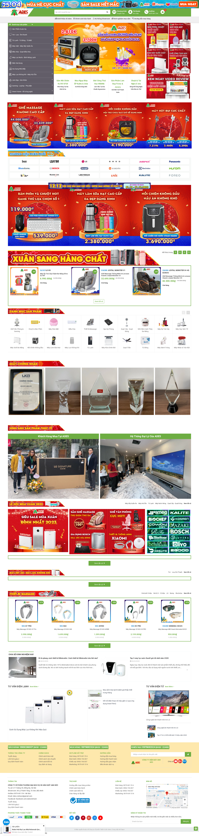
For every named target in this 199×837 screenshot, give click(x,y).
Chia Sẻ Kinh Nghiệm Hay (21, 654)
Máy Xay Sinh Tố (182, 329)
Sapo (122, 829)
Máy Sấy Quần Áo (131, 503)
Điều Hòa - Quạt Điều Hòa (21, 52)
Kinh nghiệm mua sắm (122, 19)
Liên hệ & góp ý (13, 759)
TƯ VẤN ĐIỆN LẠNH (18, 686)
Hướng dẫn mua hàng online (79, 785)
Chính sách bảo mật (46, 756)
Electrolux (179, 593)
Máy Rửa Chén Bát (109, 348)
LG (167, 593)
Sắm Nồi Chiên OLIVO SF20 (63, 82)
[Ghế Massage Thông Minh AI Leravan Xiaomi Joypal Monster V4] (147, 281)
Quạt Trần (127, 348)
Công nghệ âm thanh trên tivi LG (167, 728)
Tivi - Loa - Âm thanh (19, 35)
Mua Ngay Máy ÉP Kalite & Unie (81, 82)
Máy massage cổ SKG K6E (63, 629)
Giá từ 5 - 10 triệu (159, 593)
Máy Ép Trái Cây (164, 329)
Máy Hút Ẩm (142, 503)
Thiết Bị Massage (90, 329)
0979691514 (87, 747)
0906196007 (26, 747)
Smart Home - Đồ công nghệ (22, 91)
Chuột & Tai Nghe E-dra (136, 82)
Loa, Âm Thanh (177, 572)
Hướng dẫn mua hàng (142, 19)
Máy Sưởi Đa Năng (17, 348)
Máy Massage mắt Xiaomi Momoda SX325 (172, 629)
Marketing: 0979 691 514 (78, 764)
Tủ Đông (145, 348)
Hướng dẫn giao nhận (108, 762)
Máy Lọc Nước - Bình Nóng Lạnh (24, 57)
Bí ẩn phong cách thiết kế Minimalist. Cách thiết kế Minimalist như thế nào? (68, 658)
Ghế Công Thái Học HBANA (99, 82)
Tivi (169, 572)
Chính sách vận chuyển (47, 759)
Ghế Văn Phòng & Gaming (17, 330)
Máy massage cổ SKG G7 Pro (26, 629)
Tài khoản (136, 11)
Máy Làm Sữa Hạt (53, 348)
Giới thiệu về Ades (65, 19)
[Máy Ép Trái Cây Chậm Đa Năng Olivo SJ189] (24, 281)
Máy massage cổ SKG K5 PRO (136, 629)
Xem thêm (34, 686)
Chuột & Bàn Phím (35, 329)
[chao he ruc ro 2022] (99, 186)
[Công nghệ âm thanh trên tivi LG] (151, 728)
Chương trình (122, 11)
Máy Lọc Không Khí (72, 348)
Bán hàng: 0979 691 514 (78, 756)
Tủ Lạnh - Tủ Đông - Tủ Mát (22, 40)
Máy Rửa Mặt (54, 329)
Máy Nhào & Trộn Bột (182, 348)
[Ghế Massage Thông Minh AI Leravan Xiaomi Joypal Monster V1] (85, 281)
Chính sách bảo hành (83, 19)
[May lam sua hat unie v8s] (99, 215)
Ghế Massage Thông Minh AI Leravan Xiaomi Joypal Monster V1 (115, 274)
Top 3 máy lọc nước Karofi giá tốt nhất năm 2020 (149, 658)
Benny (172, 593)
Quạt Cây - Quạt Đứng (127, 330)
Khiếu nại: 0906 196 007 (78, 762)
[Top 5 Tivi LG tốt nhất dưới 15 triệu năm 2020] (151, 735)
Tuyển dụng (12, 756)
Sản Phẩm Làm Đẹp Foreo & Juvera (117, 84)
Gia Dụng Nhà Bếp (18, 69)
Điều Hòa (72, 329)
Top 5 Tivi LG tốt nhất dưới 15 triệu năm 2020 (172, 735)
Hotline (152, 11)
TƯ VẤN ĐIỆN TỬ (155, 686)
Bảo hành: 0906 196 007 (78, 759)
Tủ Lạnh (90, 348)
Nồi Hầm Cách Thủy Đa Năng (145, 330)
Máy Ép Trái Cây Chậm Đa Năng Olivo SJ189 (54, 274)
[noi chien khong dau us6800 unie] (160, 215)
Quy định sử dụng (45, 764)
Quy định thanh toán (15, 762)
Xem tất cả (99, 301)
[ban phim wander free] (38, 215)
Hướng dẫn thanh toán (108, 759)
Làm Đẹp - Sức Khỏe (19, 80)
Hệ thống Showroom (102, 19)
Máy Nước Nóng (160, 503)
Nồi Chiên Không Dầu (35, 348)
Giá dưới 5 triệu (147, 593)
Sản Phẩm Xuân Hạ (19, 29)
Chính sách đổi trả (45, 762)
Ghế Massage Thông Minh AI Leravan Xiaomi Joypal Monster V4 (176, 277)
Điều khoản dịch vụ (107, 764)
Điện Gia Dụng (17, 63)
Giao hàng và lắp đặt (77, 793)
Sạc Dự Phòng (108, 329)
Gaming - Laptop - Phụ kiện (22, 86)
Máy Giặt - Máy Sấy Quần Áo (22, 46)
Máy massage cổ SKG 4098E (99, 629)
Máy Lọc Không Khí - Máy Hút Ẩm (24, 74)
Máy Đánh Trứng (163, 348)
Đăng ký (186, 821)
